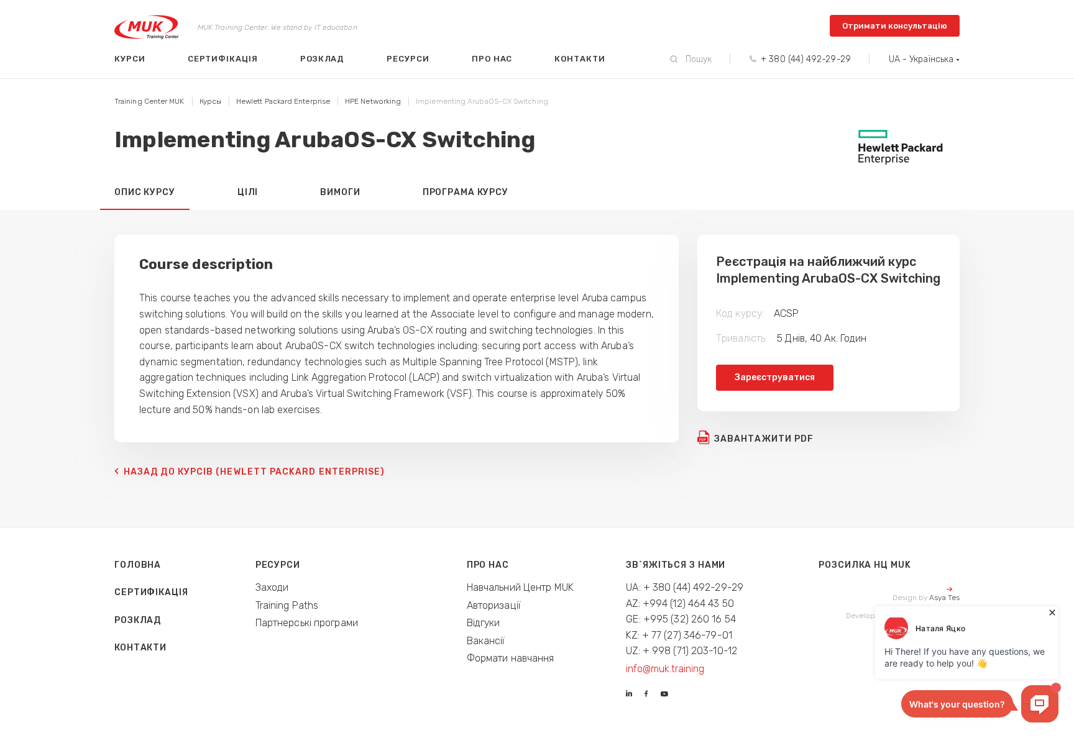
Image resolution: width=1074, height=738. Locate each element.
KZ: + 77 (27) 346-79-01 (679, 635)
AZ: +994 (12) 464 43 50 (680, 603)
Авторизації (494, 605)
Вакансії (486, 641)
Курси (129, 59)
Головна (137, 565)
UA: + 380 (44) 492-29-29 (684, 587)
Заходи (272, 587)
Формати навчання (510, 658)
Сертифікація (223, 59)
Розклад (322, 59)
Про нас (492, 59)
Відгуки (483, 623)
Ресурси (408, 59)
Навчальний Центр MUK (520, 587)
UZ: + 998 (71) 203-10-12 (681, 651)
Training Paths (287, 605)
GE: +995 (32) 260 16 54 (681, 619)
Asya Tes (944, 597)
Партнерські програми (306, 623)
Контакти (579, 59)
